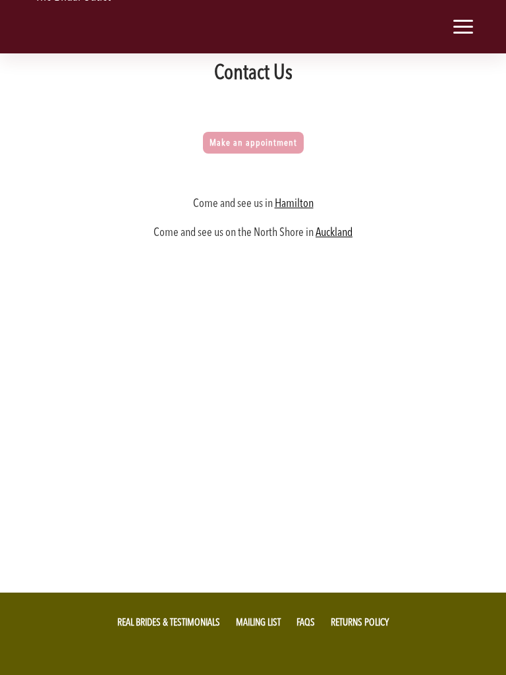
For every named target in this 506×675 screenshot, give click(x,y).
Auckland (334, 231)
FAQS (305, 622)
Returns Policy (360, 622)
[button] (423, 27)
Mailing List (258, 622)
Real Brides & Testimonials (168, 622)
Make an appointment (253, 142)
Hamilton (294, 202)
